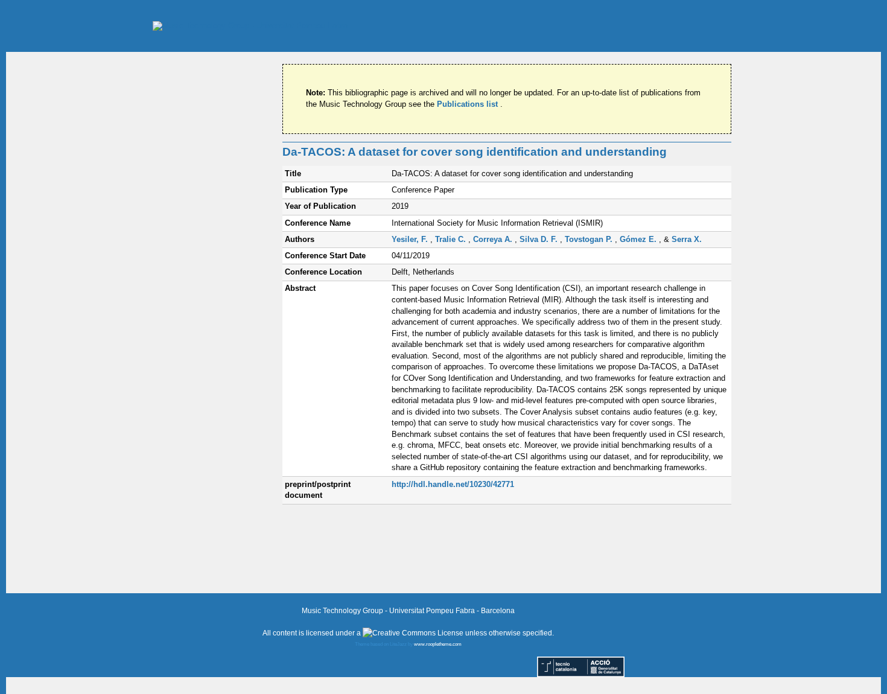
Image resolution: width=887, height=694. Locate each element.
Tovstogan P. (590, 239)
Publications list (468, 104)
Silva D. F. (540, 239)
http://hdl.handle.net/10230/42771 (453, 484)
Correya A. (494, 239)
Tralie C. (451, 239)
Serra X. (687, 239)
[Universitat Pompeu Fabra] (250, 25)
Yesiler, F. (411, 239)
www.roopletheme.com (438, 644)
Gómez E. (639, 239)
